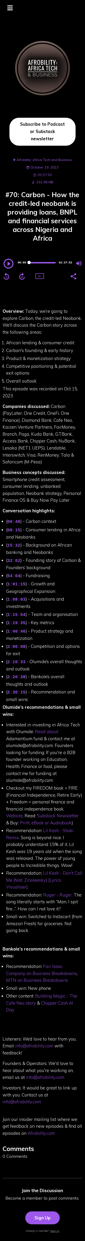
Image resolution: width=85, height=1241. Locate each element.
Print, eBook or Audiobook (45, 823)
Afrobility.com (41, 1133)
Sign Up (42, 1218)
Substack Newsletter (57, 815)
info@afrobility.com (34, 1046)
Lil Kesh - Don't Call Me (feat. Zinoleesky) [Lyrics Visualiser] (44, 880)
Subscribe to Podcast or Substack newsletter (42, 131)
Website (14, 815)
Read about (46, 731)
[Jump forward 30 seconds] (22, 276)
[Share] (73, 275)
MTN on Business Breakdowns (37, 980)
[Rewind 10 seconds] (6, 276)
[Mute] (78, 263)
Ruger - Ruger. (57, 895)
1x (39, 276)
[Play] (8, 264)
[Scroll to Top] (75, 1232)
